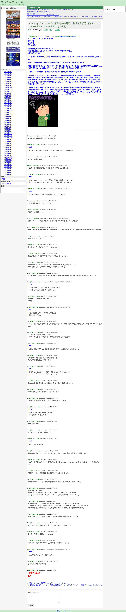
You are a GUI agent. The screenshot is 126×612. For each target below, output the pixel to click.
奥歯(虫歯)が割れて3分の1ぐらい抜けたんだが (38, 11)
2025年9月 (8, 93)
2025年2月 (8, 107)
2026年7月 (8, 74)
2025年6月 (8, 99)
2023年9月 (8, 139)
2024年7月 (8, 120)
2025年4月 (8, 103)
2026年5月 (8, 77)
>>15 (30, 284)
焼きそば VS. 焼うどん (32, 13)
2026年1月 (8, 85)
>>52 (30, 551)
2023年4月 (8, 149)
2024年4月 (8, 126)
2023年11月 (8, 136)
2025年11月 (8, 89)
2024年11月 (8, 112)
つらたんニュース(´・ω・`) (63, 611)
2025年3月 (8, 105)
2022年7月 (8, 167)
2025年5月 (8, 101)
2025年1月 (8, 108)
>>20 (30, 345)
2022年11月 (8, 159)
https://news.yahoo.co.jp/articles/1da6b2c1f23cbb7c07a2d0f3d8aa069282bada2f (56, 62)
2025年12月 (8, 87)
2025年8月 (8, 95)
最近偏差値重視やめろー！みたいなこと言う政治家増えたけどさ (43, 15)
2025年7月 (8, 97)
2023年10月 (8, 138)
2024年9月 (8, 116)
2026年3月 (8, 81)
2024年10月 (8, 114)
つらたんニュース (11, 2)
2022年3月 (8, 174)
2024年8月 (8, 118)
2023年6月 (8, 145)
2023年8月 (8, 141)
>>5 (30, 176)
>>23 (30, 368)
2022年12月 (8, 157)
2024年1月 (8, 132)
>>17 (30, 191)
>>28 (30, 441)
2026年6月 (8, 76)
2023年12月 (8, 134)
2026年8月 (8, 72)
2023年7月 (8, 143)
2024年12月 (8, 110)
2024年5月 (8, 124)
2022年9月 (8, 163)
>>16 (30, 309)
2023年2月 (8, 153)
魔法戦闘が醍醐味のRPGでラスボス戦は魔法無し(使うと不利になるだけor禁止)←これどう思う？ (51, 9)
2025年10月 (8, 91)
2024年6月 (8, 122)
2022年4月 (8, 172)
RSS (3, 179)
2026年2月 (8, 83)
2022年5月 (8, 170)
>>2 (30, 147)
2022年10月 (8, 161)
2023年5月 (8, 147)
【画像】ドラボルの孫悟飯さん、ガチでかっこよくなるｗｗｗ (48, 583)
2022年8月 (8, 165)
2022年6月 (8, 169)
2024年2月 (8, 130)
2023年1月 (8, 155)
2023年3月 (8, 151)
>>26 (30, 409)
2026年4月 (8, 79)
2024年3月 (8, 128)
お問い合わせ (6, 183)
